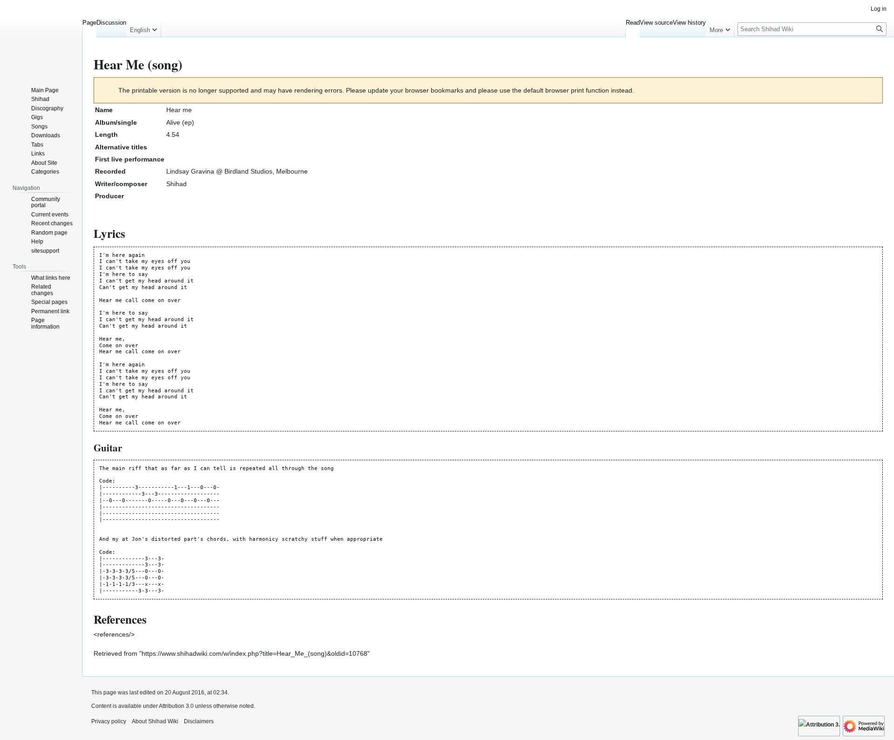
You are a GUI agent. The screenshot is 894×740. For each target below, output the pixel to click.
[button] (143, 28)
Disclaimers (199, 721)
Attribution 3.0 (177, 706)
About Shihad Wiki (155, 721)
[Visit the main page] (41, 37)
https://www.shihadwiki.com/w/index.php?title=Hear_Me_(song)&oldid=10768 (254, 653)
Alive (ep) (180, 122)
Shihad (176, 184)
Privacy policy (108, 721)
